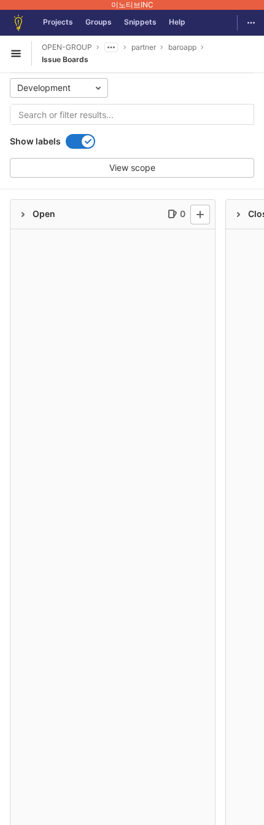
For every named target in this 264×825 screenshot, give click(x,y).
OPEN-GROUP (67, 47)
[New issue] (200, 214)
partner (143, 47)
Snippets (140, 21)
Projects (58, 21)
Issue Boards (65, 59)
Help (177, 21)
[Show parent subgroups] (111, 47)
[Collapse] (22, 214)
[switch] (80, 141)
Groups (98, 21)
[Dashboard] (18, 23)
